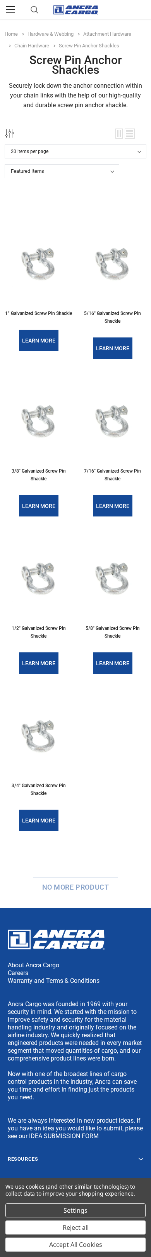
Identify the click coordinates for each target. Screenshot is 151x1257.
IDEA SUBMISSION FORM (64, 1136)
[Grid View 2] (119, 134)
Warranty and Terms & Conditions (54, 980)
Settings (75, 1210)
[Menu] (10, 9)
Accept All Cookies (75, 1244)
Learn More (38, 340)
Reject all (76, 1227)
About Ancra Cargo (33, 965)
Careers (18, 973)
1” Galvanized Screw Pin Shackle (38, 313)
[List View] (130, 134)
